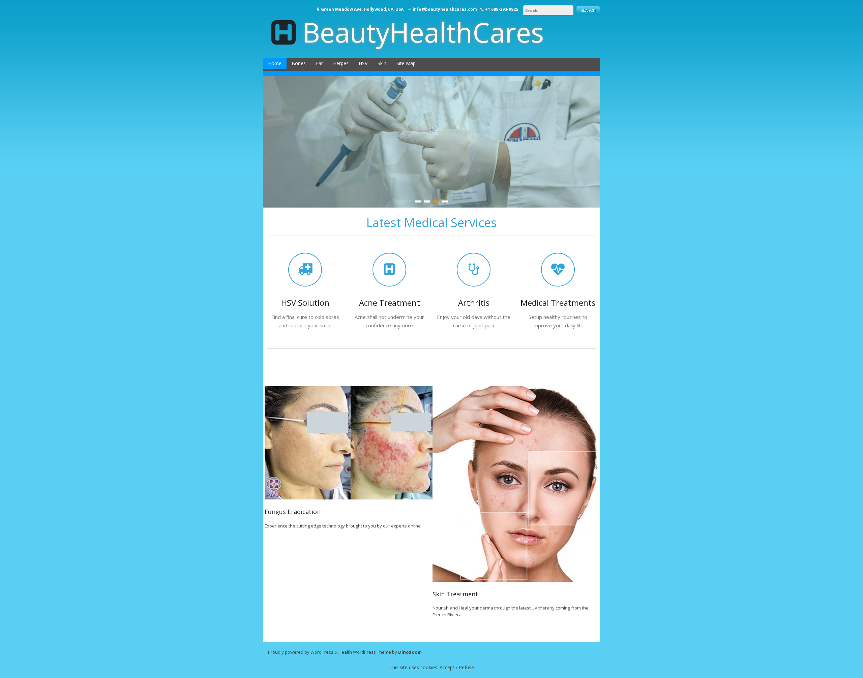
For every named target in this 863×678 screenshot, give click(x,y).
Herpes (341, 63)
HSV (363, 63)
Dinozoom (410, 652)
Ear (319, 63)
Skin (382, 63)
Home (274, 63)
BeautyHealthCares (423, 31)
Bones (299, 63)
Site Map (406, 63)
